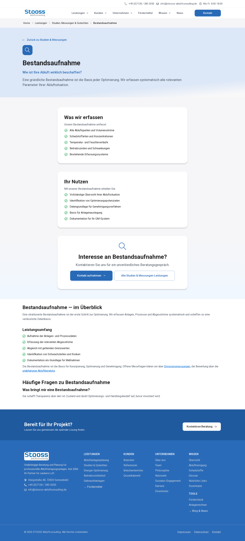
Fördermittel (145, 13)
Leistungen (78, 13)
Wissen (163, 13)
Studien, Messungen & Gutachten (70, 23)
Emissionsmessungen (177, 366)
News (180, 13)
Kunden (98, 13)
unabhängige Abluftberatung (38, 370)
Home (26, 23)
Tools (193, 493)
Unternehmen (121, 13)
